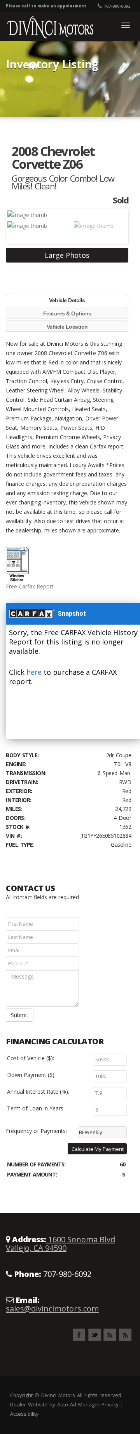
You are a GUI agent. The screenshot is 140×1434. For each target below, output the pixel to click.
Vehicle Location (67, 327)
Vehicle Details (67, 300)
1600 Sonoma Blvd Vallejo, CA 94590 (60, 1243)
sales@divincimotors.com (52, 1308)
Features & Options (67, 313)
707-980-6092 (117, 6)
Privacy (110, 1404)
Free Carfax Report (30, 586)
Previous (19, 225)
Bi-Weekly (90, 1132)
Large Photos (67, 255)
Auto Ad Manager (78, 1404)
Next (115, 225)
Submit (19, 1015)
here (34, 672)
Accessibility (24, 1413)
